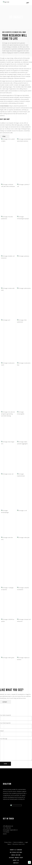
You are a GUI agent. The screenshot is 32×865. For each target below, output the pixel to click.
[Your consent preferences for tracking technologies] (29, 862)
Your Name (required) (5, 715)
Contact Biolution (4, 106)
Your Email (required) (5, 723)
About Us (16, 860)
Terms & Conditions (18, 842)
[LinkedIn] (13, 814)
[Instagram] (8, 814)
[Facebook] (4, 814)
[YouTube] (15, 814)
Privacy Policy (7, 842)
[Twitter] (6, 814)
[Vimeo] (11, 814)
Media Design (16, 855)
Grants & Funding (16, 850)
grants (16, 799)
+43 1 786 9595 (7, 828)
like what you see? (12, 690)
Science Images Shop (16, 857)
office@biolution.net (8, 826)
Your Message (3, 738)
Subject (2, 731)
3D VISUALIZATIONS (16, 852)
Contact (16, 863)
